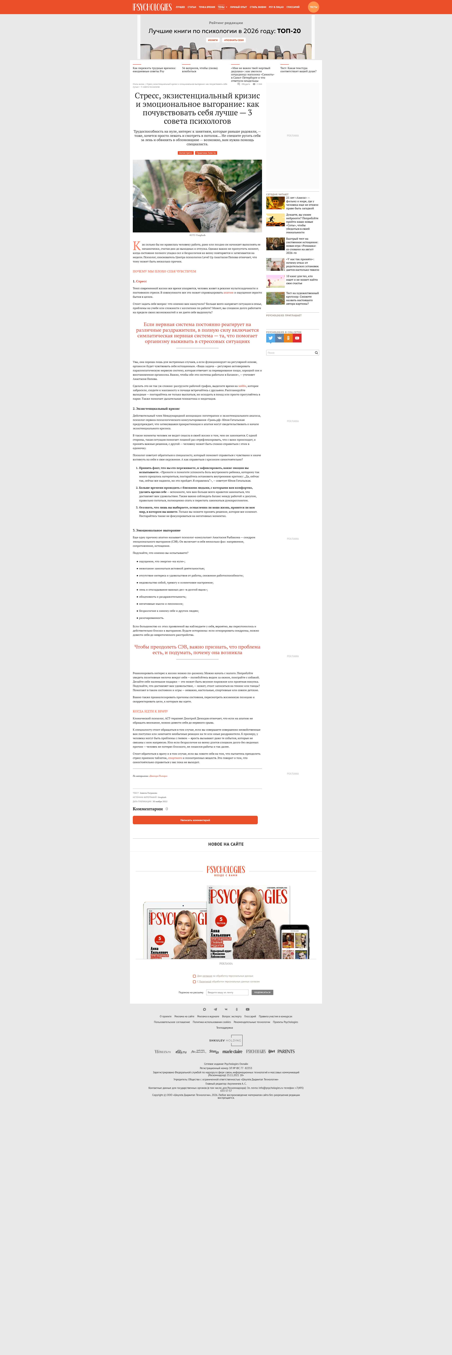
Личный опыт (238, 7)
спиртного (175, 758)
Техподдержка (224, 1027)
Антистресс (185, 153)
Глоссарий (293, 7)
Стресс (141, 281)
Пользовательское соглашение (172, 1022)
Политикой (205, 981)
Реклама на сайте (184, 1016)
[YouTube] (247, 1009)
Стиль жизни (258, 7)
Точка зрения (207, 7)
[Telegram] (215, 1009)
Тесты (313, 7)
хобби (242, 386)
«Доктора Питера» (158, 776)
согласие (207, 975)
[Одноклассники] (237, 1009)
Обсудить (246, 84)
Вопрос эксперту (232, 1016)
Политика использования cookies (212, 1022)
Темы (221, 7)
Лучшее (180, 7)
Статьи (192, 7)
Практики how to (206, 153)
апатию (229, 292)
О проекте (166, 1016)
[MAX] (204, 1009)
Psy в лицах (276, 7)
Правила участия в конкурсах (275, 1016)
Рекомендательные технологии (252, 1022)
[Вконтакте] (226, 1009)
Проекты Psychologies (285, 1022)
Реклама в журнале (208, 1016)
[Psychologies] (152, 7)
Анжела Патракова (148, 793)
